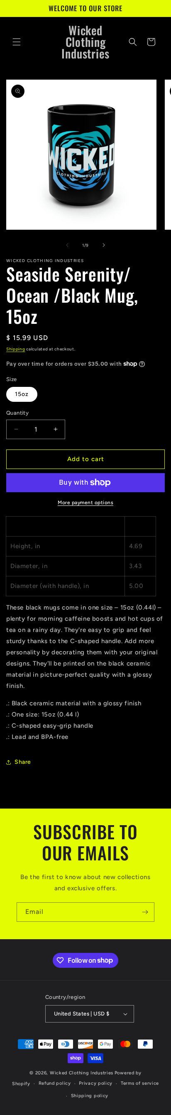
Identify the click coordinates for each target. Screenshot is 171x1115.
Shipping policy (90, 1095)
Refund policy (55, 1083)
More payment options (85, 502)
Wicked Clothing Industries (81, 1073)
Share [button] (23, 761)
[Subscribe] (145, 912)
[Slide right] (104, 245)
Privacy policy (95, 1083)
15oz (22, 394)
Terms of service (140, 1083)
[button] (16, 42)
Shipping (15, 349)
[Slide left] (67, 245)
